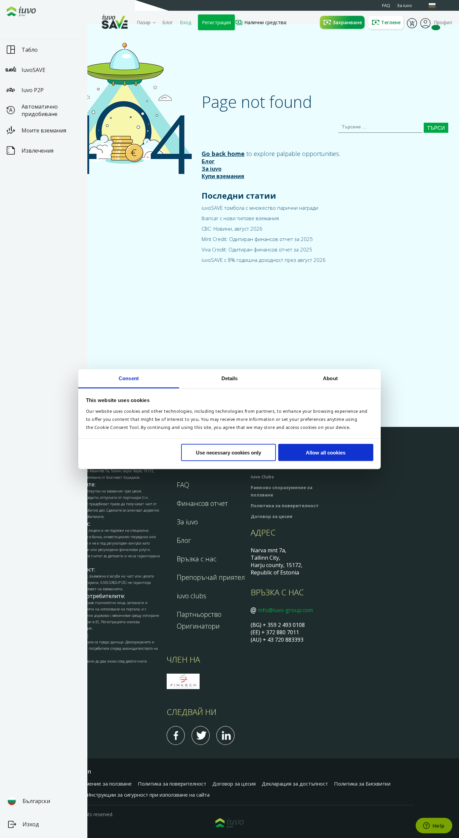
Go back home (223, 154)
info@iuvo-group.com (285, 610)
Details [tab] (229, 378)
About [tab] (330, 378)
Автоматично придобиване (40, 110)
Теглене (391, 22)
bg (435, 5)
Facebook (176, 735)
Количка (412, 22)
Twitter (201, 735)
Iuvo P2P (33, 90)
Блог (167, 22)
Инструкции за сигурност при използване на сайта (148, 794)
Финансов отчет (202, 503)
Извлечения (37, 150)
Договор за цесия (271, 516)
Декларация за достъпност (295, 783)
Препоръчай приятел (211, 577)
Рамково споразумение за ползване (88, 783)
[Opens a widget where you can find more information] (433, 826)
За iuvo (211, 168)
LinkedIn (225, 735)
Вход (185, 22)
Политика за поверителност (285, 506)
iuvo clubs (191, 595)
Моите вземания (44, 130)
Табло (30, 49)
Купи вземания (223, 176)
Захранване (347, 22)
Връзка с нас (196, 558)
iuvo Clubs (262, 477)
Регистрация (216, 22)
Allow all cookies (325, 452)
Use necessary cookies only (228, 452)
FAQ (183, 484)
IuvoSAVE (33, 70)
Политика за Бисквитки (362, 783)
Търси (436, 128)
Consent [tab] (129, 378)
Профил (425, 22)
